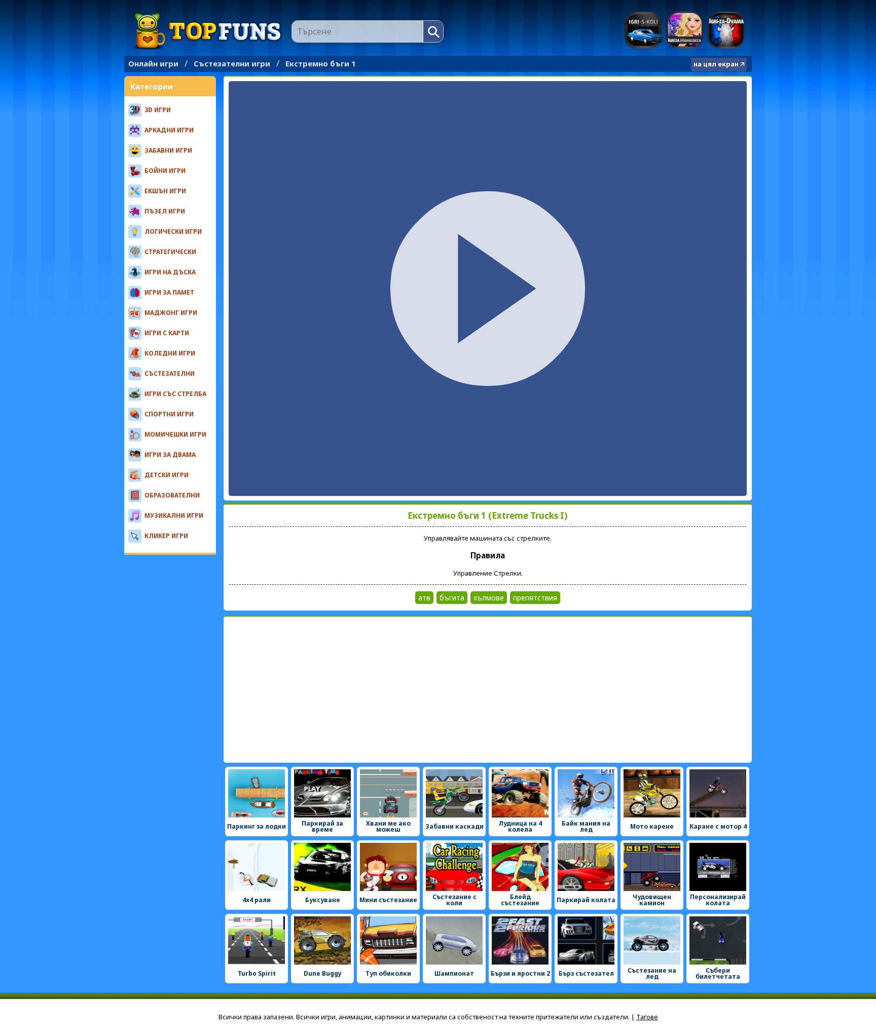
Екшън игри (165, 191)
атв (424, 597)
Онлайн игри (153, 63)
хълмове (488, 597)
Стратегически (170, 251)
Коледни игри (169, 353)
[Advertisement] (488, 690)
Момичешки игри (175, 434)
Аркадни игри (169, 130)
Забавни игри (168, 150)
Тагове (647, 1016)
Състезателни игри (232, 63)
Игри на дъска (170, 272)
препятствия (535, 597)
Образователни (172, 495)
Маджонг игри (170, 312)
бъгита (452, 597)
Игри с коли (644, 30)
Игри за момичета (685, 30)
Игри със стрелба (175, 393)
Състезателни (169, 373)
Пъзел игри (164, 211)
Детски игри (166, 475)
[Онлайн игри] (208, 31)
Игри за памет (169, 292)
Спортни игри (169, 414)
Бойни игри (165, 170)
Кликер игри (166, 535)
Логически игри (173, 231)
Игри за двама (726, 30)
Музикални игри (173, 515)
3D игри (157, 109)
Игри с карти (166, 333)
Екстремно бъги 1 (320, 63)
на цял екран (716, 63)
